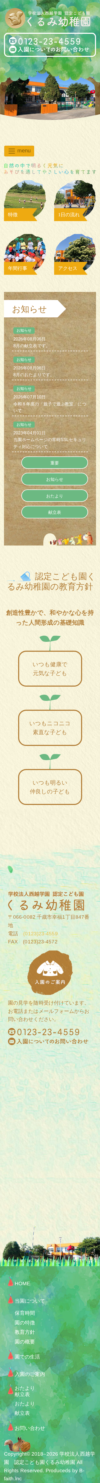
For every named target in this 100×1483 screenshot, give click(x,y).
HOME (22, 1283)
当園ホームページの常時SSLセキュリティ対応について (49, 435)
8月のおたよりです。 (33, 367)
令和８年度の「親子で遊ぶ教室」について (49, 399)
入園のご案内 (30, 1374)
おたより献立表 (25, 1390)
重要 (54, 463)
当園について (30, 1301)
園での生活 (27, 1357)
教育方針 (25, 1332)
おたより (54, 496)
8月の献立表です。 (31, 338)
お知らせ (54, 479)
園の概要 (25, 1342)
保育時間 (25, 1313)
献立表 (54, 512)
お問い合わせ (30, 1428)
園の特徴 (25, 1322)
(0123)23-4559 (38, 933)
